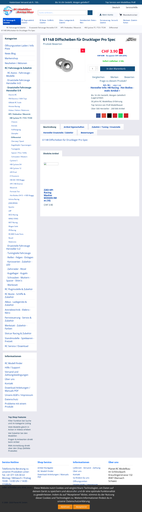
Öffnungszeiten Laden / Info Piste (19, 47)
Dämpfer (14, 133)
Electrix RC (12, 95)
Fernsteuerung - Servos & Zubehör (109, 21)
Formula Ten (15, 191)
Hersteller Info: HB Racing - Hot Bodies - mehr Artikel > (112, 89)
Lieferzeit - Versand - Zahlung (86, 468)
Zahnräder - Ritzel (16, 269)
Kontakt (9, 383)
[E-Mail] (126, 115)
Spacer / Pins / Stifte (19, 153)
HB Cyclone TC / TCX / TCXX (95, 27)
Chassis (14, 122)
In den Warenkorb (116, 68)
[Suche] (90, 12)
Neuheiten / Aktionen (16, 63)
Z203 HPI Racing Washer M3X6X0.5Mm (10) (50, 195)
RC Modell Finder (13, 363)
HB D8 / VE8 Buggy (17, 180)
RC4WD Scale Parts (15, 234)
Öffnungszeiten (80, 481)
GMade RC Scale (14, 102)
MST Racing (13, 222)
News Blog (10, 53)
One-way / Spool (17, 141)
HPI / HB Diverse (16, 184)
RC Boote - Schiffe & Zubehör (46, 21)
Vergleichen (98, 77)
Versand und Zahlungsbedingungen (16, 373)
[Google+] (104, 115)
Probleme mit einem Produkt (15, 405)
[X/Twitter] (109, 115)
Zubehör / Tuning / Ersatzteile (106, 127)
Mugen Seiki (13, 226)
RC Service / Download (16, 346)
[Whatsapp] (120, 115)
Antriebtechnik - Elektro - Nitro (88, 21)
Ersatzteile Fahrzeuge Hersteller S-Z (18, 247)
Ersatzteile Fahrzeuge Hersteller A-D (18, 82)
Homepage (2, 27)
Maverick (13, 187)
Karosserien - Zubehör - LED (19, 263)
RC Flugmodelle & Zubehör (27, 21)
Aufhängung (16, 129)
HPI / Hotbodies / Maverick (71, 27)
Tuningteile (15, 149)
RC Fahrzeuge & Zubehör (9, 21)
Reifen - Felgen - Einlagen (20, 257)
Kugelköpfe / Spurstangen (21, 145)
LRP (9, 211)
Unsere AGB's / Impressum (19, 395)
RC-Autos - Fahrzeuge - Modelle (18, 74)
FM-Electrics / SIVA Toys (17, 98)
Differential (113, 27)
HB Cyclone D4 (15, 164)
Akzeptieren (81, 507)
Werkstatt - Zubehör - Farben (130, 21)
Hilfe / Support (12, 367)
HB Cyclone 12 (15, 168)
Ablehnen (65, 507)
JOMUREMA (13, 203)
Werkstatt (12, 284)
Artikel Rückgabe (45, 468)
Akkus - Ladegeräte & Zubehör (66, 21)
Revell (10, 238)
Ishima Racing (13, 199)
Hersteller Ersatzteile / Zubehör (58, 132)
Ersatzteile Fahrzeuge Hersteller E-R (43, 27)
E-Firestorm (14, 176)
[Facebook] (98, 115)
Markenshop (11, 58)
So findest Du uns (81, 477)
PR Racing (12, 230)
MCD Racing (13, 215)
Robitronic (12, 242)
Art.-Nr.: (107, 85)
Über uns (10, 379)
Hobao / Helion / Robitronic (18, 110)
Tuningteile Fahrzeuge (19, 253)
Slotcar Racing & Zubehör (18, 333)
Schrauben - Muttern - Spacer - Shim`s (18, 279)
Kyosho (11, 207)
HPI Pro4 (13, 172)
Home (1, 20)
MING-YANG (13, 218)
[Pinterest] (115, 115)
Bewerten (129, 77)
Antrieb (14, 126)
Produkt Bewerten (52, 43)
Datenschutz (11, 399)
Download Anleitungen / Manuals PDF (17, 389)
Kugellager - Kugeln (17, 273)
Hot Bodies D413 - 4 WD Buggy (22, 195)
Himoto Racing (14, 106)
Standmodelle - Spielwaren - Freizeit (19, 340)
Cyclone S (13, 160)
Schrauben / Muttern (19, 157)
